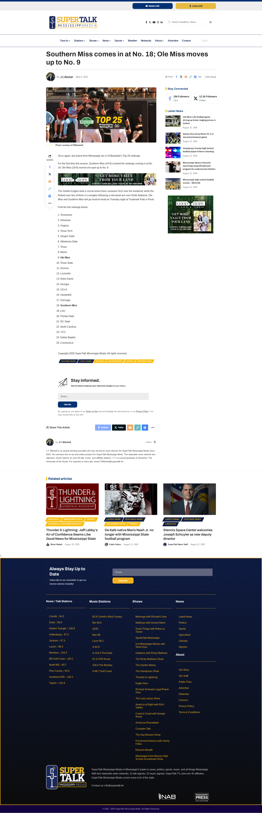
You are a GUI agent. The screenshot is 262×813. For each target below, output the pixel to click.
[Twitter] (150, 22)
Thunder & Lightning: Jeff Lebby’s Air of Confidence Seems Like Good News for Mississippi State (72, 534)
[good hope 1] (190, 214)
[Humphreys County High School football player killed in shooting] (173, 152)
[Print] (195, 76)
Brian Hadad (56, 544)
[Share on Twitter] (181, 76)
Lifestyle (170, 524)
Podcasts (53, 519)
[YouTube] (154, 22)
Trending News (145, 361)
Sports (129, 361)
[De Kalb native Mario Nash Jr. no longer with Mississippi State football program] (131, 499)
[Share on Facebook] (176, 76)
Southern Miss (115, 361)
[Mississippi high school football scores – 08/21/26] (173, 183)
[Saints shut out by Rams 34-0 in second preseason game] (173, 138)
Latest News (86, 361)
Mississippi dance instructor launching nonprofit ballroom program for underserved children (199, 166)
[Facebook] (146, 22)
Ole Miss (100, 361)
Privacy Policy (142, 411)
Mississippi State (73, 519)
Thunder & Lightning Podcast (65, 524)
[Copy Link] (190, 76)
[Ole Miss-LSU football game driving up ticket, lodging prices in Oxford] (173, 121)
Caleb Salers (115, 544)
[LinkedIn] (161, 22)
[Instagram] (158, 22)
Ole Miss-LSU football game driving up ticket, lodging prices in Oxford (199, 120)
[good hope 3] (107, 179)
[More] (200, 76)
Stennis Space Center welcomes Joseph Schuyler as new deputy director (188, 534)
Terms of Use (92, 411)
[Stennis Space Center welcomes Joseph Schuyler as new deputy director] (189, 499)
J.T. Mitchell (66, 77)
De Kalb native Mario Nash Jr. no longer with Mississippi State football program (129, 534)
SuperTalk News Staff (178, 544)
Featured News (68, 361)
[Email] (186, 76)
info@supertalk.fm (114, 785)
